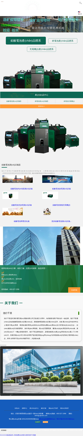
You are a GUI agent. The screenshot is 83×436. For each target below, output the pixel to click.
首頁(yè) (17, 408)
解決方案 (44, 408)
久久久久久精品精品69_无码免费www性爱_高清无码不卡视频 (18, 435)
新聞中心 (24, 408)
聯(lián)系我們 (64, 408)
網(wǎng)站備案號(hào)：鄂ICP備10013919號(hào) (56, 419)
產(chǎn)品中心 (34, 408)
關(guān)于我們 (53, 408)
